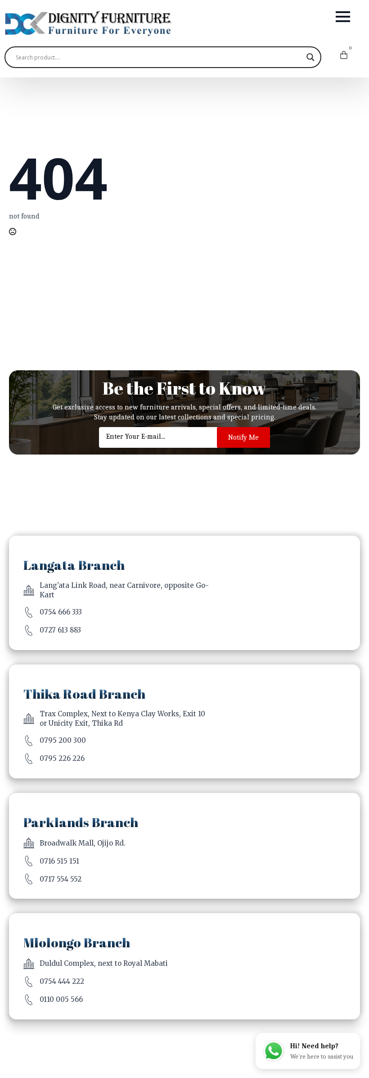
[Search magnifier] (310, 57)
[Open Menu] (343, 16)
